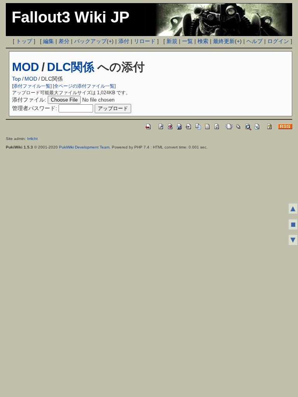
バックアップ (90, 41)
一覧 (187, 41)
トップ (24, 41)
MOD (25, 66)
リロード (145, 41)
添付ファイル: (29, 100)
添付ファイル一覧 (31, 86)
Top (16, 79)
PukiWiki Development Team (84, 147)
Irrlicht (32, 138)
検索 (203, 41)
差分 (64, 41)
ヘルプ (254, 41)
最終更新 (224, 41)
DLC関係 (70, 66)
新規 (171, 41)
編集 (48, 41)
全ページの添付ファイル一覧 (84, 86)
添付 (123, 41)
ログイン (278, 41)
